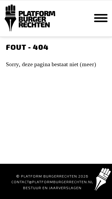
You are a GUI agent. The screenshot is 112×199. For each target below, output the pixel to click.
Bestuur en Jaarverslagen (52, 188)
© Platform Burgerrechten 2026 (52, 176)
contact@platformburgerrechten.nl (52, 182)
